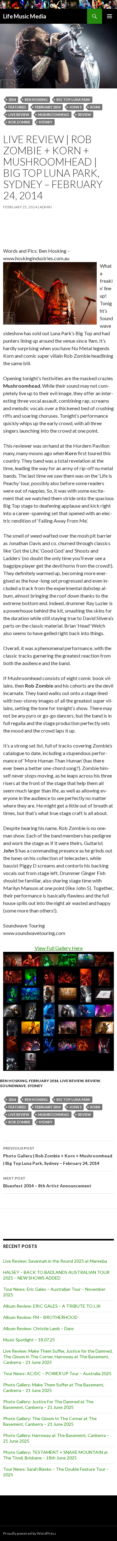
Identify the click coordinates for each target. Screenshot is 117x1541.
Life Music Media (24, 16)
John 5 (75, 107)
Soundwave (13, 1085)
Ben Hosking (36, 99)
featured (17, 107)
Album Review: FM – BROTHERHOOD (40, 1317)
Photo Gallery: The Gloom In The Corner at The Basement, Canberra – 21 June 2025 (50, 1421)
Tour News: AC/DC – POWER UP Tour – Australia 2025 (57, 1373)
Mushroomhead (53, 114)
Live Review (72, 1080)
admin (46, 207)
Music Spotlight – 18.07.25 (29, 1339)
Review (84, 114)
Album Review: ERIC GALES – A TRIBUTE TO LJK (52, 1306)
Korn (95, 107)
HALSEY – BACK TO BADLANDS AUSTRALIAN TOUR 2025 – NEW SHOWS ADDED (56, 1275)
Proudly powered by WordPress (29, 1533)
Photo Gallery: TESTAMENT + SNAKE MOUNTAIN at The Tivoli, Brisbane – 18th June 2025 (55, 1454)
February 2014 (48, 107)
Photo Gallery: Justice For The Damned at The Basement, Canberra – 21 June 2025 (48, 1404)
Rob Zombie (19, 122)
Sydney (45, 122)
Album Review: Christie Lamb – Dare (38, 1328)
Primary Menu (109, 16)
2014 (12, 99)
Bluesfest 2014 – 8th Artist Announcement (47, 1182)
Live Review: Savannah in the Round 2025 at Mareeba (55, 1261)
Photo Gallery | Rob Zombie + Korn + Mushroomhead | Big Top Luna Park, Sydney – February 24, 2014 (57, 1156)
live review (18, 114)
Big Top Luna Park (73, 99)
